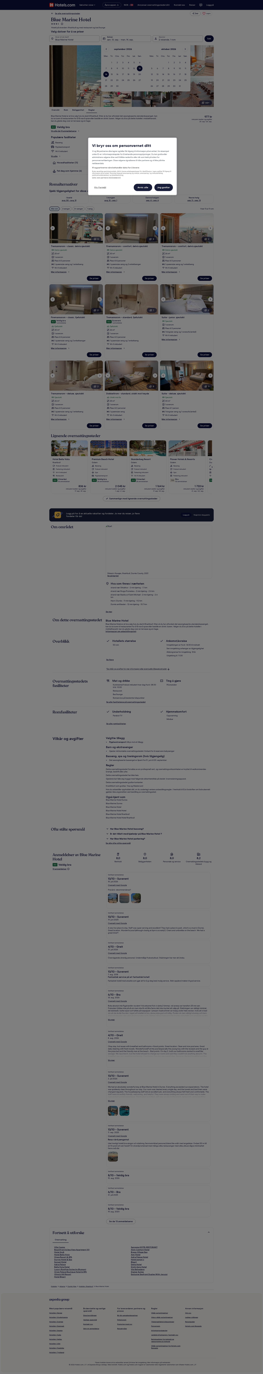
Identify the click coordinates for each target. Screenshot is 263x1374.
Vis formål (100, 187)
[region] (132, 166)
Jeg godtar (163, 187)
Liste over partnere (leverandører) (106, 178)
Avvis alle (143, 187)
